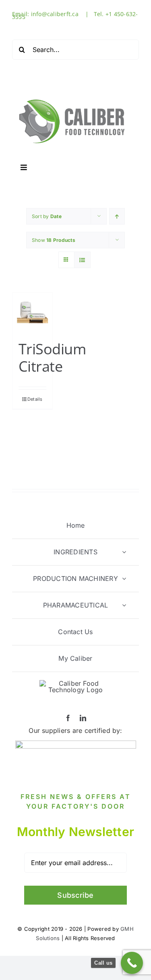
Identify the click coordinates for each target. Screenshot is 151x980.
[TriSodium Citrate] (32, 313)
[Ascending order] (117, 216)
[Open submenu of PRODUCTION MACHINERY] (124, 579)
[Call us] (132, 963)
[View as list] (82, 260)
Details (35, 399)
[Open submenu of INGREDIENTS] (124, 552)
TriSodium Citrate (52, 357)
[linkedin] (83, 718)
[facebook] (68, 718)
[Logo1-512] (72, 96)
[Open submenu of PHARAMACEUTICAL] (124, 605)
